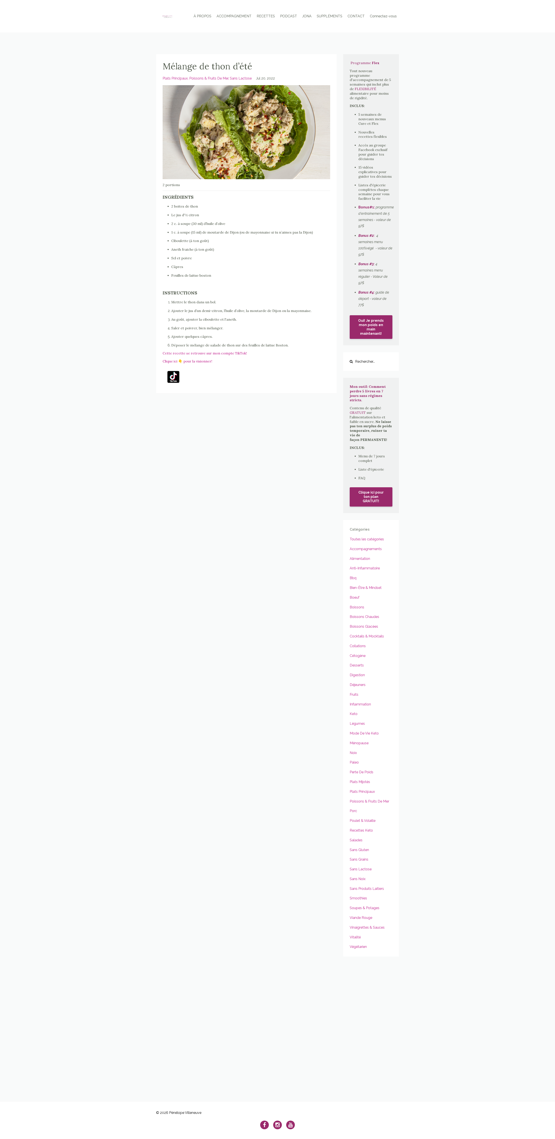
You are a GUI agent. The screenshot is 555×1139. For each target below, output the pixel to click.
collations (358, 646)
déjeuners (358, 685)
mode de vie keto (364, 733)
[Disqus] (277, 1024)
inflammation (360, 704)
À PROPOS (202, 16)
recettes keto (361, 830)
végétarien (358, 947)
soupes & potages (364, 908)
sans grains (359, 859)
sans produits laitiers (367, 889)
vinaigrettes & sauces (367, 927)
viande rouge (361, 918)
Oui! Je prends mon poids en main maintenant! (371, 327)
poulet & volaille (362, 821)
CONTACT (356, 16)
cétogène (358, 656)
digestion (357, 675)
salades (356, 840)
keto (353, 714)
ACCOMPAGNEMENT (234, 16)
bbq (353, 578)
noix (353, 753)
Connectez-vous (383, 16)
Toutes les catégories (367, 539)
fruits (354, 694)
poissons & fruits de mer (208, 78)
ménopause (359, 743)
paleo (354, 762)
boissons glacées (364, 626)
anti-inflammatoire (365, 568)
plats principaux (175, 78)
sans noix (358, 879)
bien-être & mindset (366, 588)
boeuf (354, 597)
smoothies (358, 898)
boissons (357, 607)
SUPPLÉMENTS (329, 16)
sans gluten (359, 850)
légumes (357, 723)
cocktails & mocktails (367, 636)
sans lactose (241, 78)
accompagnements (366, 549)
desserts (357, 665)
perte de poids (361, 772)
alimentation (360, 559)
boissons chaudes (364, 617)
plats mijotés (360, 782)
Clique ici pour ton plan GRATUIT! (371, 496)
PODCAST (288, 16)
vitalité (355, 937)
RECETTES (266, 16)
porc (353, 811)
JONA (307, 16)
